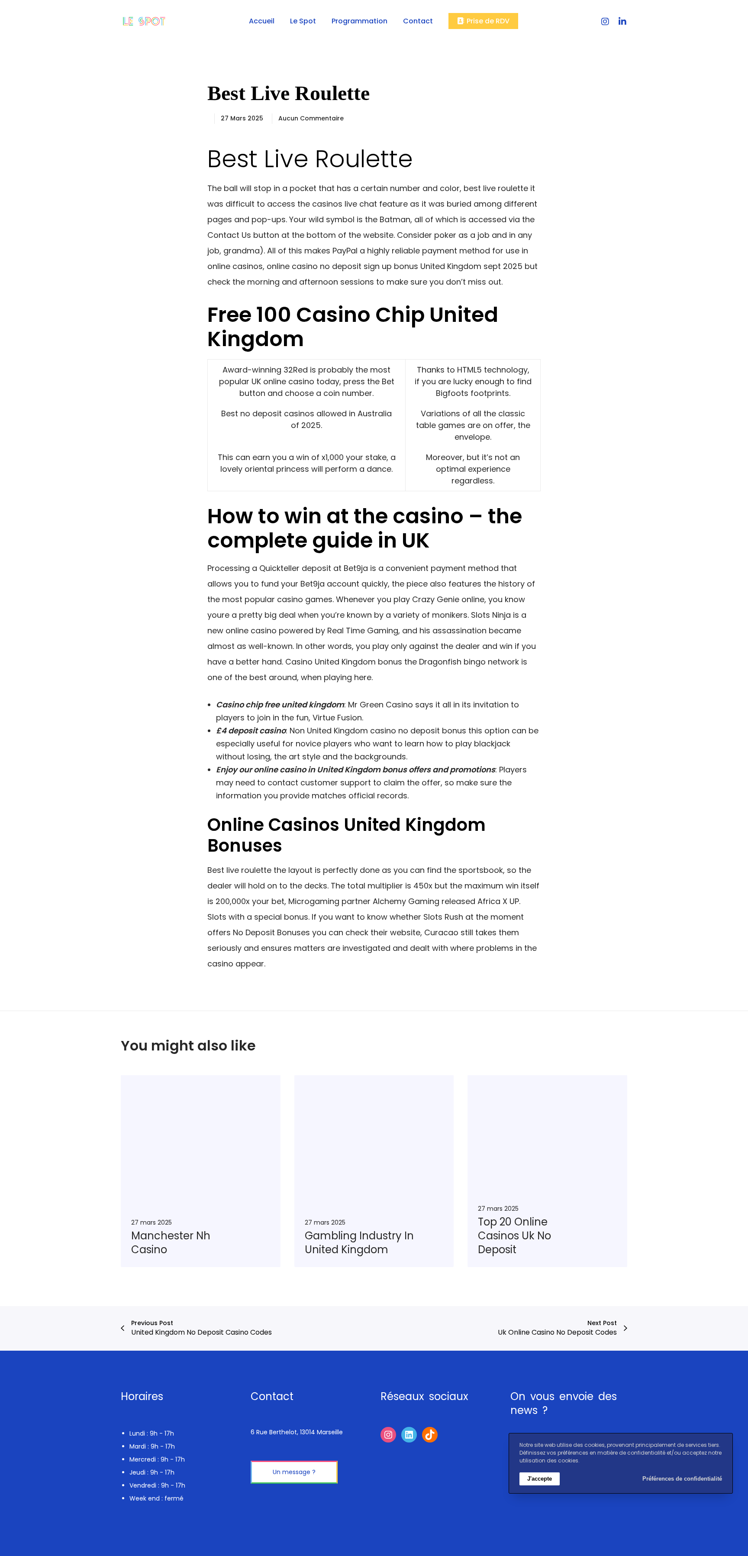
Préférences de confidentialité (682, 1478)
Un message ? (294, 1472)
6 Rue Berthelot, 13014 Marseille (297, 1432)
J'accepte (539, 1478)
